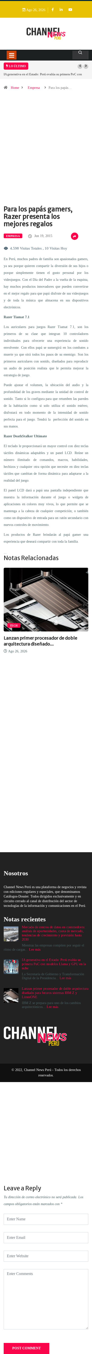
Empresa (34, 88)
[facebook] (53, 10)
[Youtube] (70, 10)
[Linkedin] (61, 10)
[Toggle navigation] (11, 55)
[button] (80, 66)
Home (15, 88)
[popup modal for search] (80, 55)
